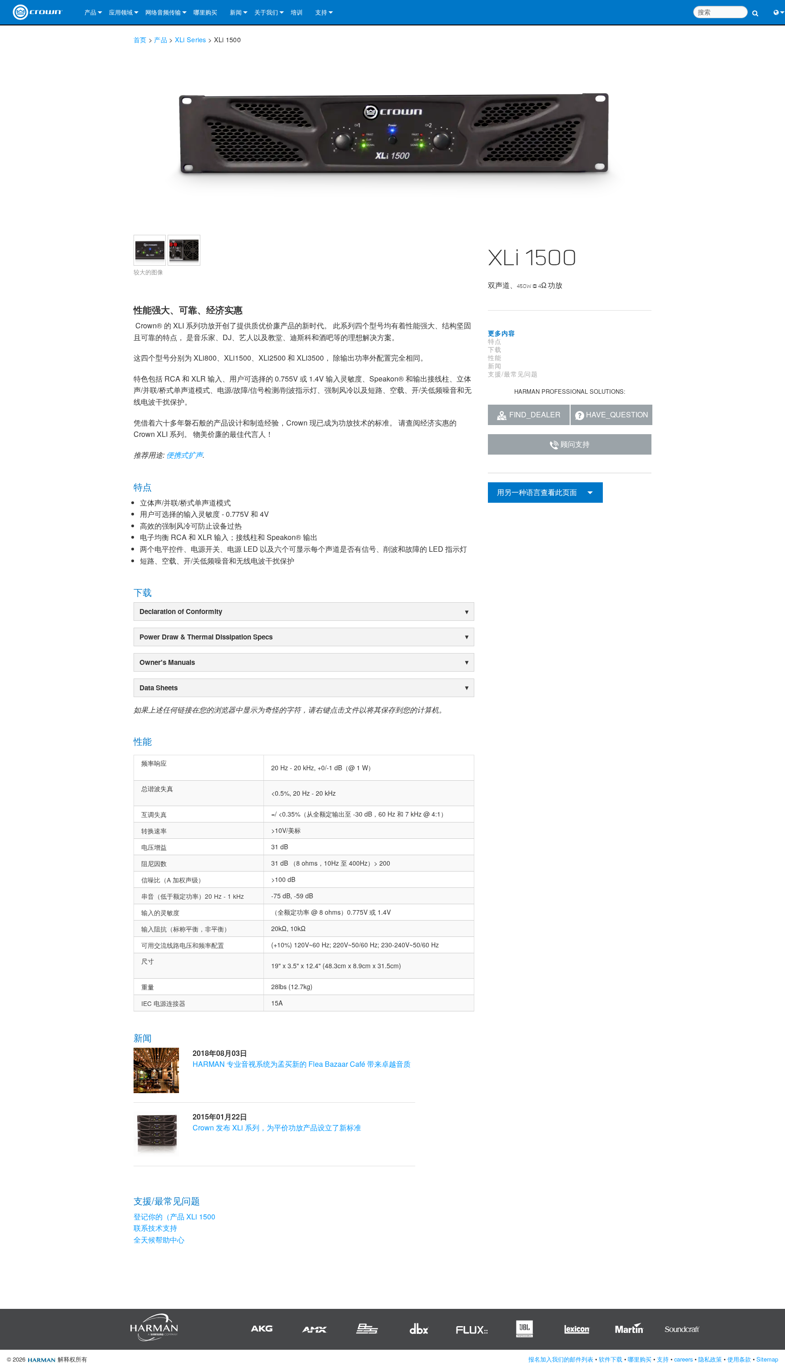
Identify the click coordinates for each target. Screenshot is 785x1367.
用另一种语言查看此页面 (537, 492)
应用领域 (121, 12)
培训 (297, 12)
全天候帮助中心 (159, 1239)
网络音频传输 (163, 12)
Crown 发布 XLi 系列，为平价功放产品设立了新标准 (277, 1127)
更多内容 (501, 333)
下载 (495, 349)
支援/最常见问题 (513, 374)
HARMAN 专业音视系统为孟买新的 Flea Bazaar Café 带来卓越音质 (302, 1064)
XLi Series (190, 39)
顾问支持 (575, 444)
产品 (90, 12)
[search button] (755, 8)
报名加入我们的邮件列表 (560, 1359)
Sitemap (767, 1359)
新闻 (236, 12)
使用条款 (739, 1359)
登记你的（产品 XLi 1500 (174, 1216)
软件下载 (610, 1359)
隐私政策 (710, 1359)
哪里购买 (205, 12)
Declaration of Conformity (180, 611)
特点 (495, 341)
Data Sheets (158, 688)
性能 (495, 357)
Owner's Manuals (167, 662)
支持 (321, 12)
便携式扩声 (184, 455)
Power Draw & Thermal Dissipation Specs (206, 637)
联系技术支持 (155, 1228)
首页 (140, 39)
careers (683, 1359)
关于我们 (266, 12)
